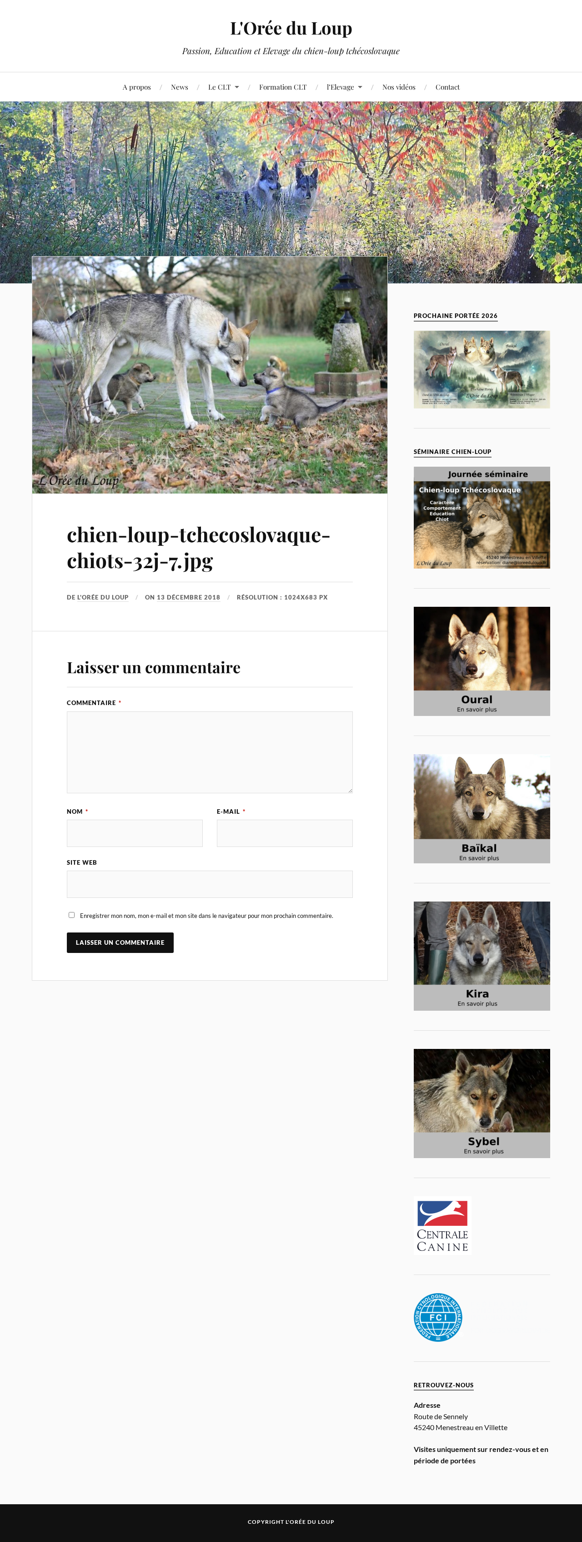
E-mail (231, 811)
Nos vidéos (399, 86)
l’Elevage (340, 86)
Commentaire (94, 702)
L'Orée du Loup (291, 27)
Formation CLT (283, 86)
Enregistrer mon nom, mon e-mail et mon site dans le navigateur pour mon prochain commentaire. (206, 915)
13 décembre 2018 (189, 597)
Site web (82, 862)
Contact (448, 86)
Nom (77, 811)
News (179, 86)
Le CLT (219, 86)
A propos (137, 86)
